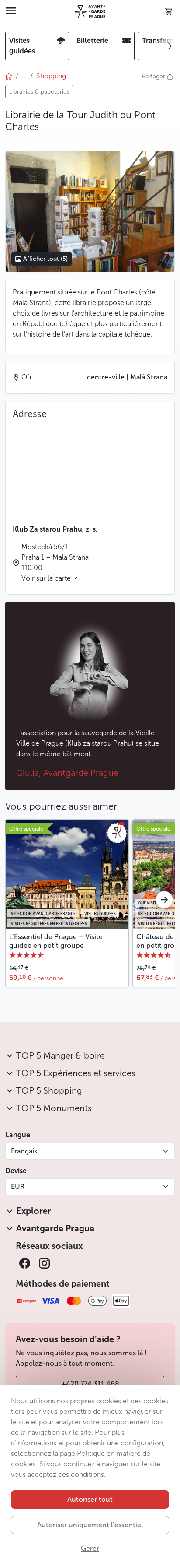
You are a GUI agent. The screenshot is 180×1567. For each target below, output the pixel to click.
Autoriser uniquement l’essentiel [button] (90, 1525)
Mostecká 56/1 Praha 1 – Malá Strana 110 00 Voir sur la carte (55, 562)
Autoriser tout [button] (90, 1499)
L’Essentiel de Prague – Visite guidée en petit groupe (56, 940)
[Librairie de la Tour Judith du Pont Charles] (89, 211)
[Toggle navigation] (10, 11)
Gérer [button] (90, 1548)
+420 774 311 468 (90, 1384)
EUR (17, 1186)
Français (24, 1151)
